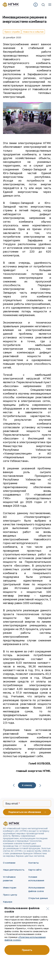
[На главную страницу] (11, 4)
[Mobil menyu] (50, 4)
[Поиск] (43, 4)
